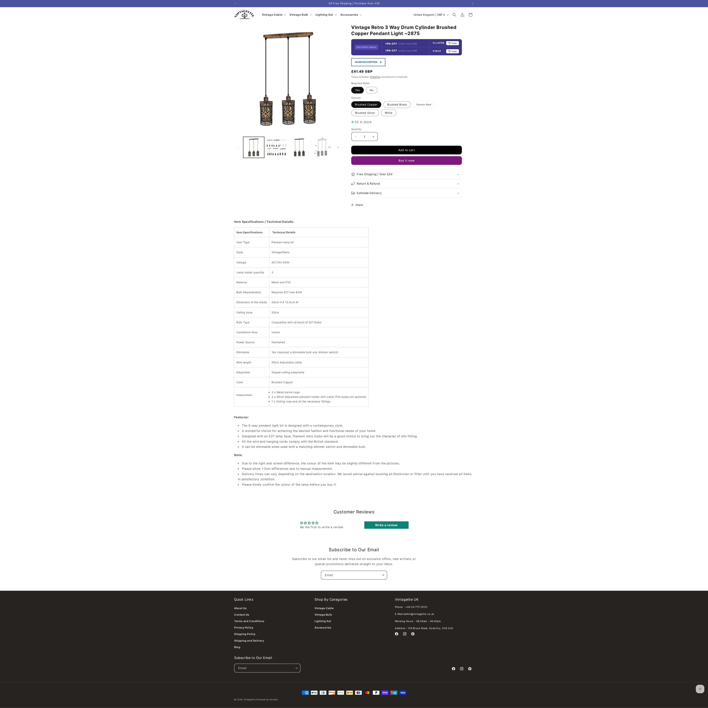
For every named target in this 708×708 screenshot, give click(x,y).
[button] (454, 15)
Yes (357, 90)
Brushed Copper (366, 104)
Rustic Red (426, 105)
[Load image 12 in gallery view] (299, 147)
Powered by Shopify (267, 699)
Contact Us (241, 614)
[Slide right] (338, 147)
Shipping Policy (245, 634)
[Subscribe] (383, 575)
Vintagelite (250, 699)
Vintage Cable (324, 608)
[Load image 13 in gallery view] (322, 147)
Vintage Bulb (323, 614)
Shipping (375, 76)
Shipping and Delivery (249, 640)
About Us (240, 608)
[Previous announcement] (235, 3)
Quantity (356, 129)
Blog (237, 646)
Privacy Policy (243, 627)
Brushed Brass (397, 104)
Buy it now (406, 160)
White (389, 112)
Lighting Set (323, 620)
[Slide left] (238, 147)
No (372, 90)
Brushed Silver (365, 112)
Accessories (323, 627)
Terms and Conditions (249, 620)
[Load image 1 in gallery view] (253, 147)
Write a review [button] (386, 525)
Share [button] (359, 204)
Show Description (366, 62)
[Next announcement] (472, 3)
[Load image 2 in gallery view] (276, 147)
